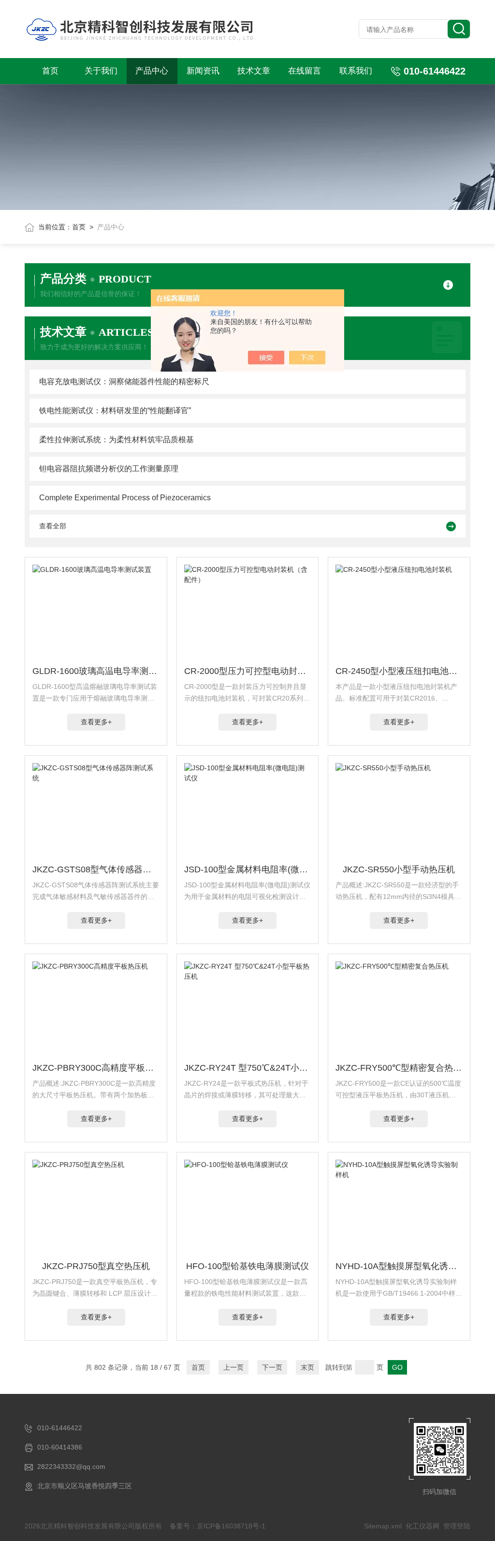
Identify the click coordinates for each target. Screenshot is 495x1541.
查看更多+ (96, 722)
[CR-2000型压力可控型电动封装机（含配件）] (247, 613)
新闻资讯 (203, 70)
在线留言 (304, 70)
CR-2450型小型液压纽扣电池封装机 (399, 671)
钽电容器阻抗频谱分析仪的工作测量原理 (108, 468)
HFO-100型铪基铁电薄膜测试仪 (247, 1266)
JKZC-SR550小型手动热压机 (399, 869)
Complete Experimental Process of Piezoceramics (125, 498)
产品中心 (151, 70)
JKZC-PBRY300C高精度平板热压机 (96, 1068)
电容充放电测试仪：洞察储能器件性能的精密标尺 (124, 381)
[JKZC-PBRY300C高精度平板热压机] (96, 1009)
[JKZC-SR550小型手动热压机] (399, 811)
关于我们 (101, 70)
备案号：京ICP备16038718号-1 (217, 1526)
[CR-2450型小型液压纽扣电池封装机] (399, 613)
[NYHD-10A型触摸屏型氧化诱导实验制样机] (399, 1208)
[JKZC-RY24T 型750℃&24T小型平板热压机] (247, 1009)
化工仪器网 (422, 1526)
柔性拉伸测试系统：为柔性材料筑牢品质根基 (116, 439)
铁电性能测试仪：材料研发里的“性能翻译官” (115, 410)
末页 (307, 1367)
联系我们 (355, 70)
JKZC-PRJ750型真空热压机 (96, 1266)
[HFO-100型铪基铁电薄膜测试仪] (247, 1208)
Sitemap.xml (383, 1526)
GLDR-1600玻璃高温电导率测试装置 (96, 671)
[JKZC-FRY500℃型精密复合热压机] (399, 1009)
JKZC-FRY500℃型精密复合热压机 (399, 1068)
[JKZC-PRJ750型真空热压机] (96, 1208)
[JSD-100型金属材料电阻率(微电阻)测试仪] (247, 811)
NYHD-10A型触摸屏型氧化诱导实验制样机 (399, 1266)
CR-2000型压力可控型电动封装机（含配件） (247, 671)
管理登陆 (456, 1526)
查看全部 (52, 526)
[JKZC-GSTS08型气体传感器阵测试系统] (96, 811)
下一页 (272, 1367)
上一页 (233, 1367)
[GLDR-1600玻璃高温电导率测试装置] (96, 613)
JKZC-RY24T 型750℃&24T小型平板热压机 (247, 1068)
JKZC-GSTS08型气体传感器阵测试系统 (96, 869)
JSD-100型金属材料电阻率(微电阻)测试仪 (247, 869)
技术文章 (253, 70)
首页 (50, 70)
